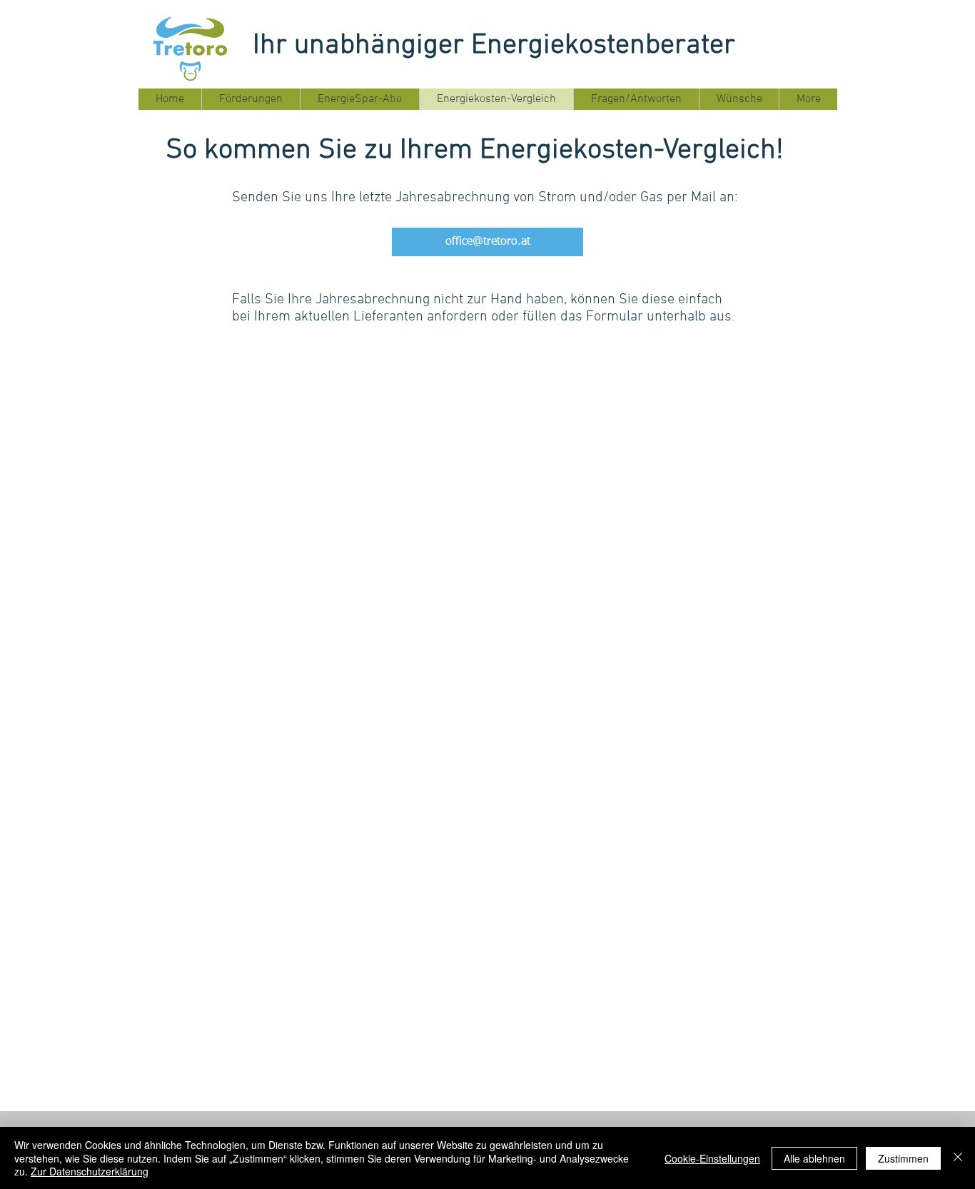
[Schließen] (957, 1158)
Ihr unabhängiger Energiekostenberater (494, 46)
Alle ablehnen (814, 1158)
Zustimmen (903, 1158)
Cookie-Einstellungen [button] (712, 1158)
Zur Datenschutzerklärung (89, 1171)
